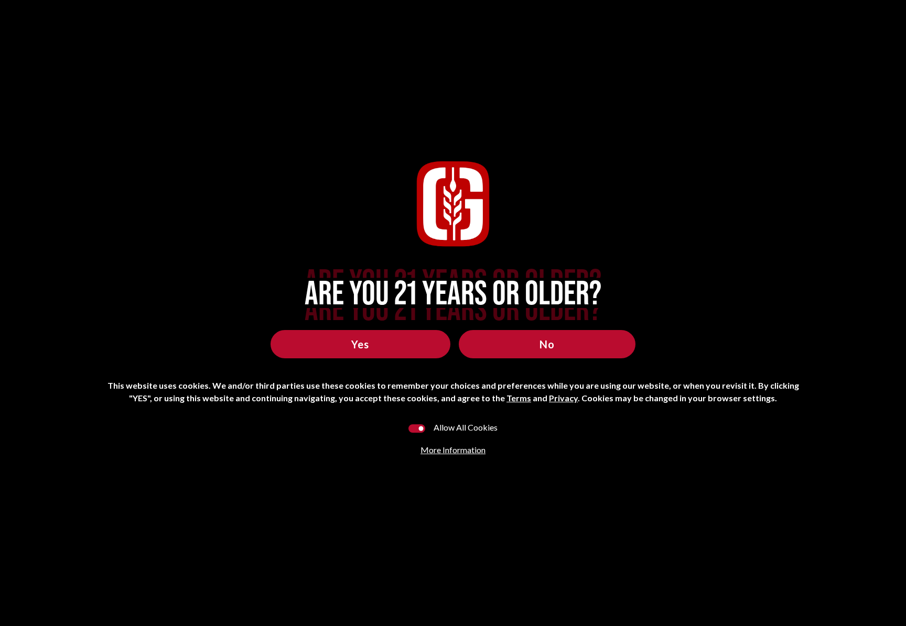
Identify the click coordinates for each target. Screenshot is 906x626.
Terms (518, 398)
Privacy (563, 398)
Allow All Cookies (466, 427)
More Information (453, 450)
